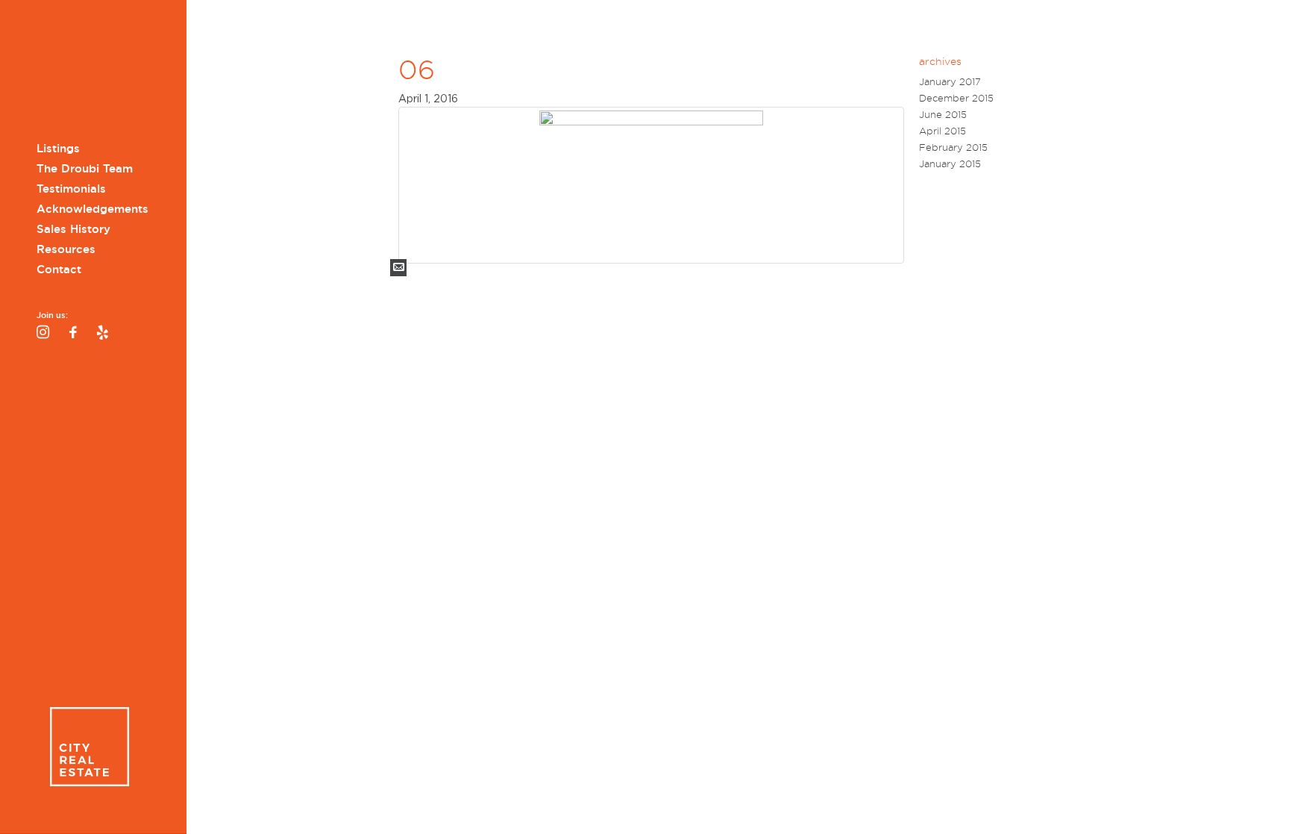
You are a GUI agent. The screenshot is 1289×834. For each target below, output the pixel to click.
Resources (66, 249)
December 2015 (956, 98)
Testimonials (71, 189)
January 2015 (950, 164)
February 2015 (953, 147)
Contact (59, 270)
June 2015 (943, 114)
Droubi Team (89, 73)
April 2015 (942, 131)
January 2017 (950, 82)
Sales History (73, 229)
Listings (58, 149)
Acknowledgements (92, 209)
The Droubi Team (85, 169)
